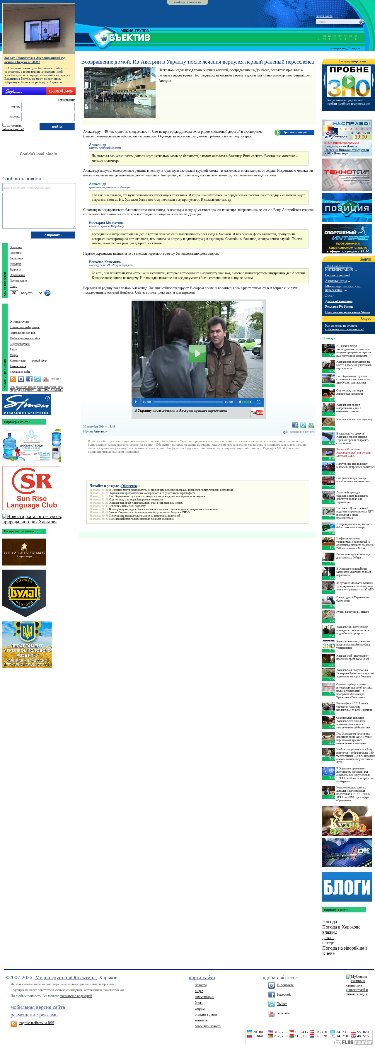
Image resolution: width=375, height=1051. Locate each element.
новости (201, 985)
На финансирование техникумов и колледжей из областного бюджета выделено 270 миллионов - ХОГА (355, 543)
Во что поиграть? (337, 275)
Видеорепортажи (20, 343)
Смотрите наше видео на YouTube (45, 379)
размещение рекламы (35, 1015)
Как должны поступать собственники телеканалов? (344, 327)
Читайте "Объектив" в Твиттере (37, 379)
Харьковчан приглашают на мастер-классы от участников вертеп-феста (152, 493)
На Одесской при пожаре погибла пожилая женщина (141, 518)
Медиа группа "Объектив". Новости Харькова (113, 37)
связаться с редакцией (76, 996)
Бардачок (347, 852)
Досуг (329, 295)
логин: (15, 106)
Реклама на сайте (20, 371)
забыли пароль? (13, 129)
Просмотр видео (294, 132)
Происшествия (19, 280)
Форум (14, 355)
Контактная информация (25, 327)
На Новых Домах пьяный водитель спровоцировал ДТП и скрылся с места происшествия (355, 513)
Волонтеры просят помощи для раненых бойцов (353, 556)
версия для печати (302, 431)
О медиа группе (19, 321)
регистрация (66, 99)
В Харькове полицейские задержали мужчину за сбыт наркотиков (353, 572)
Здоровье (15, 269)
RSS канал (13, 379)
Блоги (13, 349)
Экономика (16, 258)
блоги (199, 1003)
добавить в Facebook (295, 425)
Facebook (284, 994)
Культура (15, 263)
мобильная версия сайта (38, 1007)
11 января (328, 338)
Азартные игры (336, 280)
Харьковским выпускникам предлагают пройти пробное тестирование (353, 644)
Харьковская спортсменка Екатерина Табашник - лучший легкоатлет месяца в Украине (355, 673)
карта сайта (324, 16)
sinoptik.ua (354, 948)
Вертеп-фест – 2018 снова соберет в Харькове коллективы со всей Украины (354, 706)
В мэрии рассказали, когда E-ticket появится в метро (354, 525)
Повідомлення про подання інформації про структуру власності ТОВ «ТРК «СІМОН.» (36, 388)
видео (199, 991)
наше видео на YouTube (257, 412)
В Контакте (285, 985)
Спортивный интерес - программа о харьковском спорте (347, 238)
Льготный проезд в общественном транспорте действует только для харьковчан (352, 497)
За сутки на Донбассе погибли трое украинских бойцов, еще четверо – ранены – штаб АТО (355, 586)
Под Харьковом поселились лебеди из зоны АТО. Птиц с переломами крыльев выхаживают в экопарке (353, 738)
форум (200, 1008)
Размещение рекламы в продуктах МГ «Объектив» (26, 403)
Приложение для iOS (23, 332)
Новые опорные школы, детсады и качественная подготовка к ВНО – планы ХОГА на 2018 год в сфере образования (353, 794)
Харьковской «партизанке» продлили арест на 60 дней (352, 657)
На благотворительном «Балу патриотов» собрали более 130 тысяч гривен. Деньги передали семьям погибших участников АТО (355, 756)
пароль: (14, 116)
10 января (328, 619)
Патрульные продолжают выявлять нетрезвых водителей (144, 515)
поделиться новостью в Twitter (303, 425)
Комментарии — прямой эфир (28, 360)
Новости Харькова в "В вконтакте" (21, 379)
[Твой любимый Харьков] (38, 521)
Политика (15, 252)
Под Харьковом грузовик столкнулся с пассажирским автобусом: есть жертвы (157, 496)
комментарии (204, 997)
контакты (201, 1020)
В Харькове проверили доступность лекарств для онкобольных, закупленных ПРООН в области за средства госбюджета (354, 775)
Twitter (282, 1004)
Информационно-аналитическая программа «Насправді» (347, 130)
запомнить (14, 125)
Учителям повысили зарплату (127, 505)
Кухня (347, 821)
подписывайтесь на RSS (36, 1023)
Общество (129, 486)
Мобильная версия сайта (25, 338)
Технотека (347, 175)
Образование (17, 275)
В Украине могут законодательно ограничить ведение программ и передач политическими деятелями (171, 489)
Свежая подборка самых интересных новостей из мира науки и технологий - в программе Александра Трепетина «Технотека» (354, 691)
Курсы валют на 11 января (352, 611)
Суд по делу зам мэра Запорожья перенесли (136, 499)
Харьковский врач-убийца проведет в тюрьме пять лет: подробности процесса (353, 630)
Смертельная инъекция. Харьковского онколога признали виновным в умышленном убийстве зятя (353, 722)
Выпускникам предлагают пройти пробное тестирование (348, 101)
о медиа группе (206, 1014)
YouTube (283, 1013)
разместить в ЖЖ (311, 425)
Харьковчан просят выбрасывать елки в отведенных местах (146, 502)
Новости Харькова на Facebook (29, 379)
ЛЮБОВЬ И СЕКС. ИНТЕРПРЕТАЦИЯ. (339, 267)
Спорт (13, 286)
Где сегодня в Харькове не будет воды (352, 599)
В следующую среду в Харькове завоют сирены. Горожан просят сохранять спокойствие (163, 509)
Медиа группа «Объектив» (65, 977)
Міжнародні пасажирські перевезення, (343, 288)
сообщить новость (187, 2)
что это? (56, 378)
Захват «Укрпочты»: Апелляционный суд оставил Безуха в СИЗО (149, 512)
